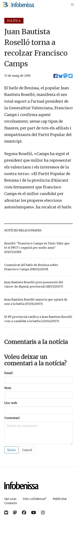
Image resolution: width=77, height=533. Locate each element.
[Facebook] (24, 512)
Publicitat (60, 499)
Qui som (10, 499)
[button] (72, 4)
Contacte (10, 503)
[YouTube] (33, 512)
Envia (11, 450)
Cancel (27, 450)
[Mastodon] (15, 512)
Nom (7, 388)
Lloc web (10, 403)
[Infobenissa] (18, 4)
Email (8, 373)
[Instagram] (43, 512)
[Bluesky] (6, 512)
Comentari (12, 418)
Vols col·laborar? (34, 499)
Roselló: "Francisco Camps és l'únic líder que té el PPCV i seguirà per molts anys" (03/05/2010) (36, 248)
